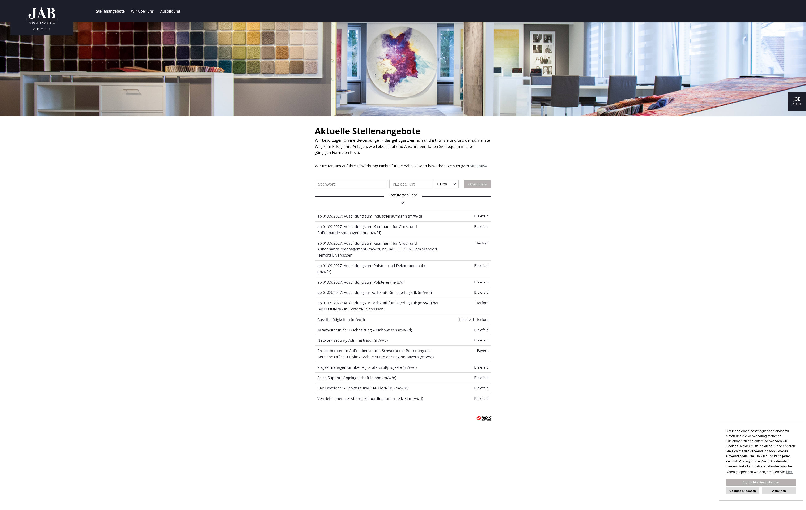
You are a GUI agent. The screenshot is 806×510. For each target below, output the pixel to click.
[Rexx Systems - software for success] (483, 418)
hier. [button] (789, 472)
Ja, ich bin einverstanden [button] (761, 482)
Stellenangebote (110, 11)
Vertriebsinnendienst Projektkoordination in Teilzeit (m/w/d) (370, 398)
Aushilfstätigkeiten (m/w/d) (341, 319)
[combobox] (446, 184)
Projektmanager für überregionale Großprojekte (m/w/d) (367, 367)
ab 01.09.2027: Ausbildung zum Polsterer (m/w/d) (360, 282)
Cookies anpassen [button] (742, 490)
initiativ (478, 165)
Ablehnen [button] (779, 490)
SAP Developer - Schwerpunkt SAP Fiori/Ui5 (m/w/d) (362, 388)
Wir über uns (142, 11)
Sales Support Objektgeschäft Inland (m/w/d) (356, 377)
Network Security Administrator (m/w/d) (352, 340)
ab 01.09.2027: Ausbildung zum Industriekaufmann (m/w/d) (369, 216)
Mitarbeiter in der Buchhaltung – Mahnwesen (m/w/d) (364, 329)
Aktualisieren (477, 184)
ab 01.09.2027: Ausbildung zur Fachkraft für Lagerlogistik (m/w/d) (374, 292)
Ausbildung (170, 11)
